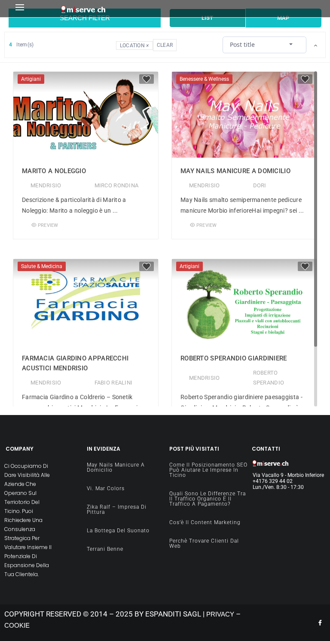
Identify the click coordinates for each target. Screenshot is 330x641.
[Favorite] (146, 79)
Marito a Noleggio (54, 171)
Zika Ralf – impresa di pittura (117, 509)
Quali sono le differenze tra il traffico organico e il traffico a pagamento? (207, 499)
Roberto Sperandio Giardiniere (233, 358)
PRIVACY (220, 614)
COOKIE (17, 625)
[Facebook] (320, 623)
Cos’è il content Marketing (205, 522)
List (207, 18)
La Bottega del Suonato (118, 530)
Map (283, 18)
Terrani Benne (105, 549)
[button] (35, 9)
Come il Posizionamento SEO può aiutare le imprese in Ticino (208, 470)
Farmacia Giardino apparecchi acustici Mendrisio (75, 363)
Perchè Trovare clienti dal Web (204, 543)
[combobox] (264, 44)
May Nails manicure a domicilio (235, 171)
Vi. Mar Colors (106, 488)
